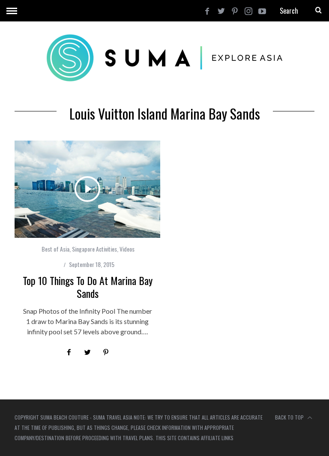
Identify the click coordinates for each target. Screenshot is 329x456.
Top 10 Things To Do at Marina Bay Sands (88, 287)
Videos (127, 248)
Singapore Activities (94, 248)
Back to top (290, 417)
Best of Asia (55, 248)
